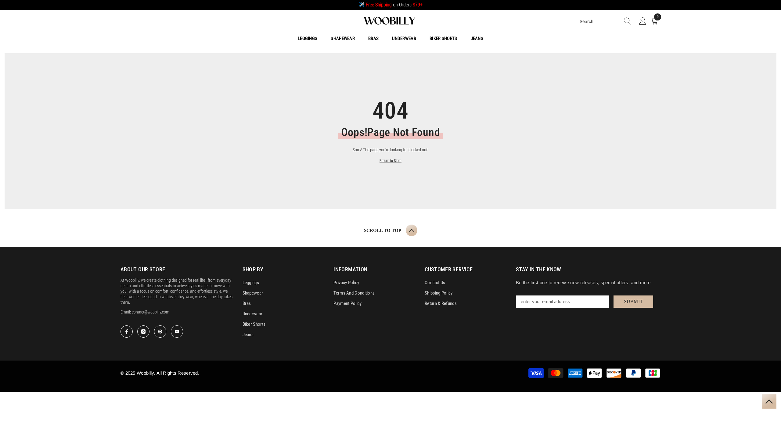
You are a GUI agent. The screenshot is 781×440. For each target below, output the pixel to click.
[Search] (606, 21)
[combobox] (600, 21)
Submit (633, 301)
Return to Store (390, 161)
